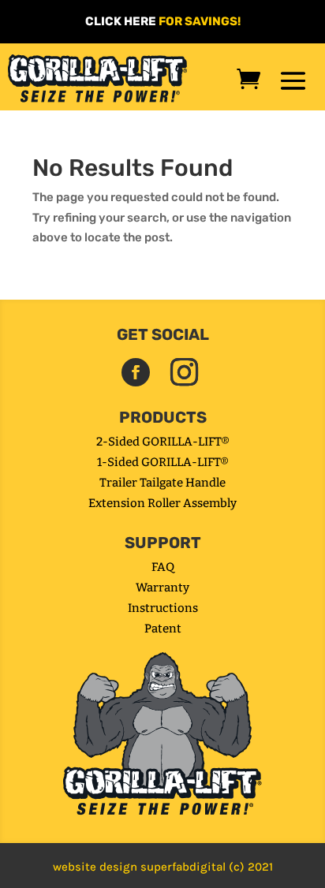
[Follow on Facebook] (135, 372)
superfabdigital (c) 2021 (206, 867)
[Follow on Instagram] (183, 372)
